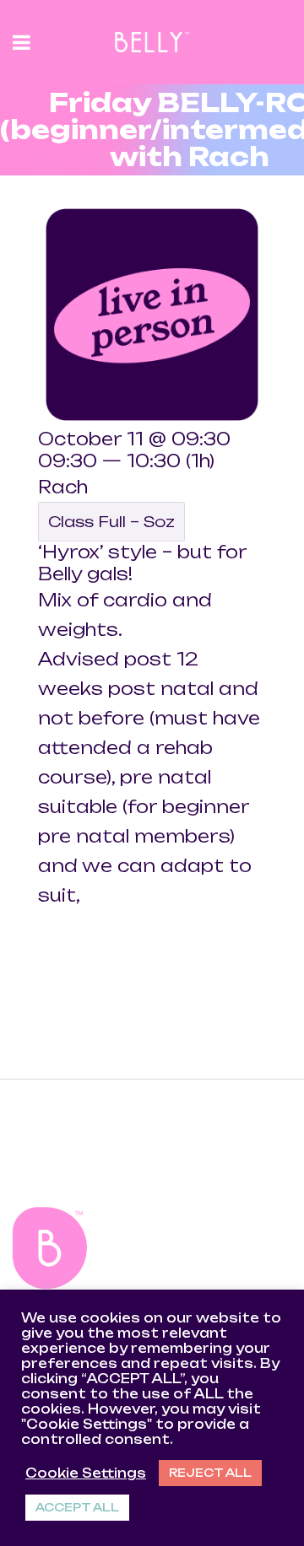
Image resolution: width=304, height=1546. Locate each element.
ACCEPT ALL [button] (77, 1507)
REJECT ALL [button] (210, 1472)
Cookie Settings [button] (85, 1473)
